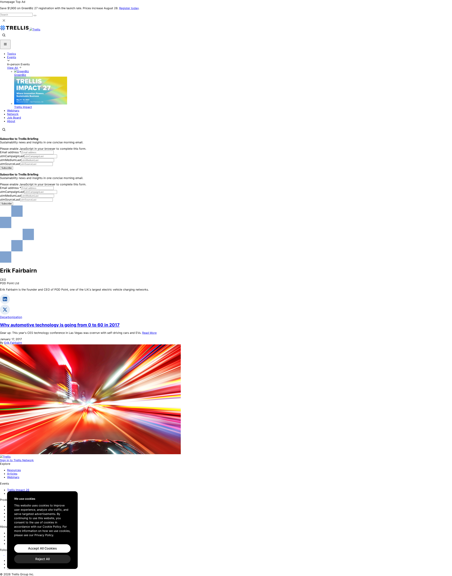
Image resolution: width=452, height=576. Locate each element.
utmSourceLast (10, 164)
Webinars (13, 110)
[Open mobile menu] (5, 44)
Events (11, 57)
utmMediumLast (10, 160)
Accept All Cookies (42, 548)
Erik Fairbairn (13, 342)
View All (13, 68)
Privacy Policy (43, 535)
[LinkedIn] (2, 554)
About (11, 121)
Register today (129, 8)
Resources (14, 470)
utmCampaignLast (12, 156)
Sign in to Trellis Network (17, 460)
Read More (149, 333)
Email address (10, 152)
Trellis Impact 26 (18, 490)
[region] (42, 530)
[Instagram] (6, 554)
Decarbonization (11, 317)
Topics (11, 53)
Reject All (42, 559)
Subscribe (6, 168)
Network (13, 114)
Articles (12, 473)
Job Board (14, 117)
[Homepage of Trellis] (5, 456)
